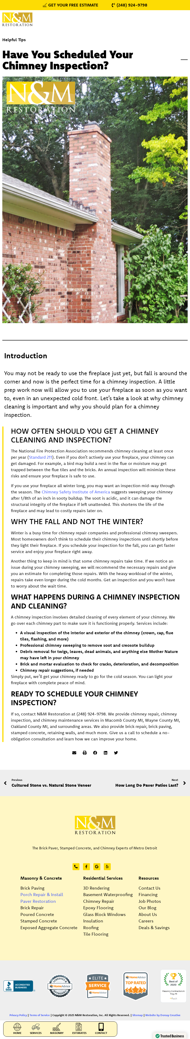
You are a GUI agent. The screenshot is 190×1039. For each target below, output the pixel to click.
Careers (146, 921)
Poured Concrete (37, 914)
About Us (148, 914)
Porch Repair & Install (41, 894)
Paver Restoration (38, 901)
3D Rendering (96, 888)
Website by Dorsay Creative (162, 1015)
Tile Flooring (95, 934)
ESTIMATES (79, 1033)
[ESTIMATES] (79, 1027)
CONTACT (101, 1033)
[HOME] (17, 1027)
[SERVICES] (36, 1027)
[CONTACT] (101, 1027)
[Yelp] (107, 866)
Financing (148, 894)
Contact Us (149, 888)
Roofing (91, 927)
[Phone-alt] (76, 866)
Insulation (93, 921)
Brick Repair (32, 907)
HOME (17, 1033)
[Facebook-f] (86, 866)
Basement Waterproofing (108, 894)
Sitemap (137, 1015)
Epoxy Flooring (98, 907)
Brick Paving (32, 888)
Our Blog (147, 907)
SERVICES (35, 1033)
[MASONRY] (57, 1027)
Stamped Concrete (38, 921)
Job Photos (150, 901)
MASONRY (56, 1033)
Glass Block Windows (104, 914)
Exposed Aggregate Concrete (48, 927)
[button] (74, 753)
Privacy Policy (18, 1015)
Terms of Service (39, 1015)
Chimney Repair (98, 901)
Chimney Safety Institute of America (76, 492)
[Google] (96, 866)
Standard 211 (40, 457)
